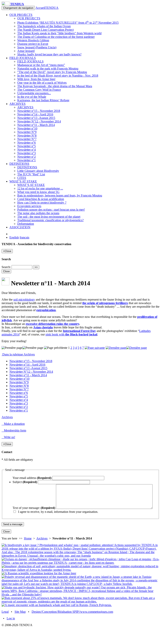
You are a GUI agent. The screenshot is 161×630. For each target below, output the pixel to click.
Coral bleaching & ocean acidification (40, 199)
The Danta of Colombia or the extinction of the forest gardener (56, 36)
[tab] (80, 354)
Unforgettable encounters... (34, 93)
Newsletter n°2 (26, 156)
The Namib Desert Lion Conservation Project (45, 29)
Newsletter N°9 (27, 132)
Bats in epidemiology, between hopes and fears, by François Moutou (59, 195)
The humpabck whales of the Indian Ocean (44, 26)
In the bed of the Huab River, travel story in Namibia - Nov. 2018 (57, 75)
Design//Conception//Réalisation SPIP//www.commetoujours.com (72, 611)
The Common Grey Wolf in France (39, 89)
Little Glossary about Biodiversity (38, 170)
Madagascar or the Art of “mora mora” (41, 65)
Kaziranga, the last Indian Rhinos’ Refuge (43, 100)
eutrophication (46, 310)
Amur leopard (26, 51)
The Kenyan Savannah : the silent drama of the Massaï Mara (54, 86)
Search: (6, 267)
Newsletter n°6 (26, 142)
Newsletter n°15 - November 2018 (38, 110)
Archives (17, 103)
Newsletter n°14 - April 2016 (35, 114)
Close (6, 271)
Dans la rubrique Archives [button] (18, 354)
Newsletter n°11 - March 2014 (36, 125)
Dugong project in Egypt (32, 43)
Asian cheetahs (43, 327)
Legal (5, 611)
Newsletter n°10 (27, 128)
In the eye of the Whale (31, 96)
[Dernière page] (126, 347)
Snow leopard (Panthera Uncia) (36, 47)
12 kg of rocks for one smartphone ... (40, 188)
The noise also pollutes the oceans (38, 213)
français (24, 237)
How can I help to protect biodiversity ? (41, 202)
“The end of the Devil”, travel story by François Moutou (52, 72)
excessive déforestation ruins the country (52, 323)
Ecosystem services (29, 206)
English (14, 237)
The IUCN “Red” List (31, 174)
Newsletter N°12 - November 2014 (39, 121)
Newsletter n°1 (26, 160)
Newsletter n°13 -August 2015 (36, 118)
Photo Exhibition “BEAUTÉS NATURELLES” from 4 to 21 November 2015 (68, 22)
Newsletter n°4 (26, 149)
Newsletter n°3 (26, 153)
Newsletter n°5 (26, 146)
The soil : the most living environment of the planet (48, 216)
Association (19, 227)
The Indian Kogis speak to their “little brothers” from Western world (59, 33)
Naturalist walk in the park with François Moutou (47, 68)
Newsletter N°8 (27, 135)
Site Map (20, 611)
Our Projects (20, 14)
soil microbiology (24, 299)
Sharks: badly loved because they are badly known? (49, 54)
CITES (21, 177)
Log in (11, 618)
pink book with (71, 334)
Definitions (19, 163)
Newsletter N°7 (27, 139)
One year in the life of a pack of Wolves (42, 82)
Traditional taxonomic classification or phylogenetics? (50, 220)
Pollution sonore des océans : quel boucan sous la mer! (51, 209)
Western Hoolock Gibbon (33, 40)
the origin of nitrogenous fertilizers (105, 303)
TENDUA (16, 4)
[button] (80, 437)
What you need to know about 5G (38, 192)
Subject (25, 482)
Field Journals (22, 58)
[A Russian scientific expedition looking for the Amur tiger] (39, 573)
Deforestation (25, 223)
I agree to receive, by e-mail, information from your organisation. (57, 511)
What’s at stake (23, 181)
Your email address (32, 478)
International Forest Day (79, 331)
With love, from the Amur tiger (36, 79)
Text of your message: (34, 507)
